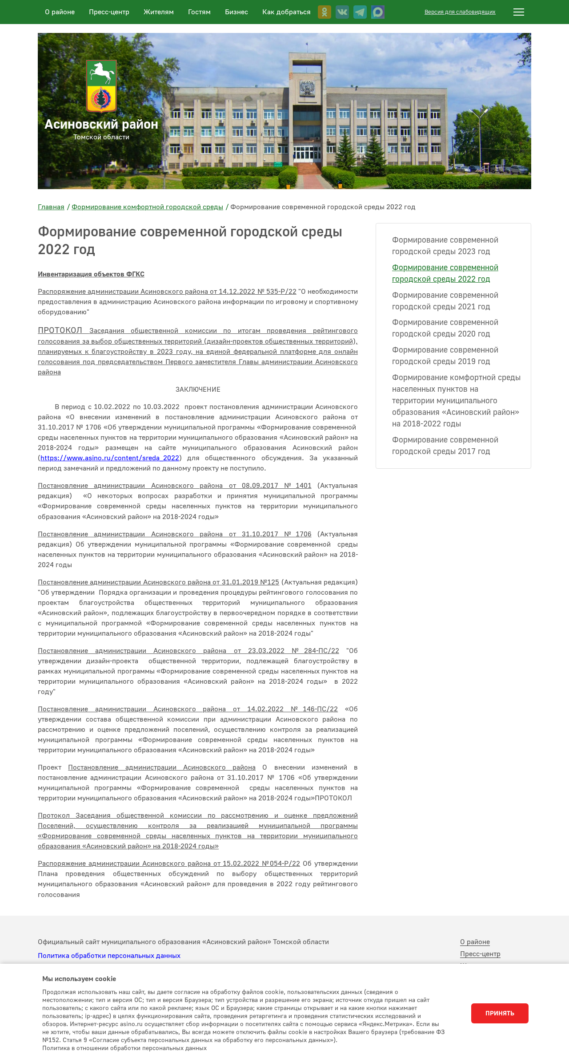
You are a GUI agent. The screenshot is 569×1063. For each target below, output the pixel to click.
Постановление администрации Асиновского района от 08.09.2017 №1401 (175, 485)
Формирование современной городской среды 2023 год (445, 246)
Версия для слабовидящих (460, 12)
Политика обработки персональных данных (109, 955)
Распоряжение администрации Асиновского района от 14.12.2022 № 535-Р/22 (167, 291)
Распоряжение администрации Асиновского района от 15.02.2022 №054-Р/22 (169, 863)
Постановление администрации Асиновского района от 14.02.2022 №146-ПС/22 (188, 709)
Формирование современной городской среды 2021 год (445, 301)
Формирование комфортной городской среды (147, 207)
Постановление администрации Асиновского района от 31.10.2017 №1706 (175, 534)
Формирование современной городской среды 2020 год (445, 328)
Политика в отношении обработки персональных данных (124, 1048)
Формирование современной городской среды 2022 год (445, 273)
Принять (499, 1014)
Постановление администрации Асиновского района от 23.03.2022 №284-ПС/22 (188, 650)
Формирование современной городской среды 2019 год (445, 356)
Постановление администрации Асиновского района (162, 767)
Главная (51, 207)
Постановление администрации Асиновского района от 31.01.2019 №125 (158, 582)
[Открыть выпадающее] (518, 12)
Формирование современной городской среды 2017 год (445, 446)
